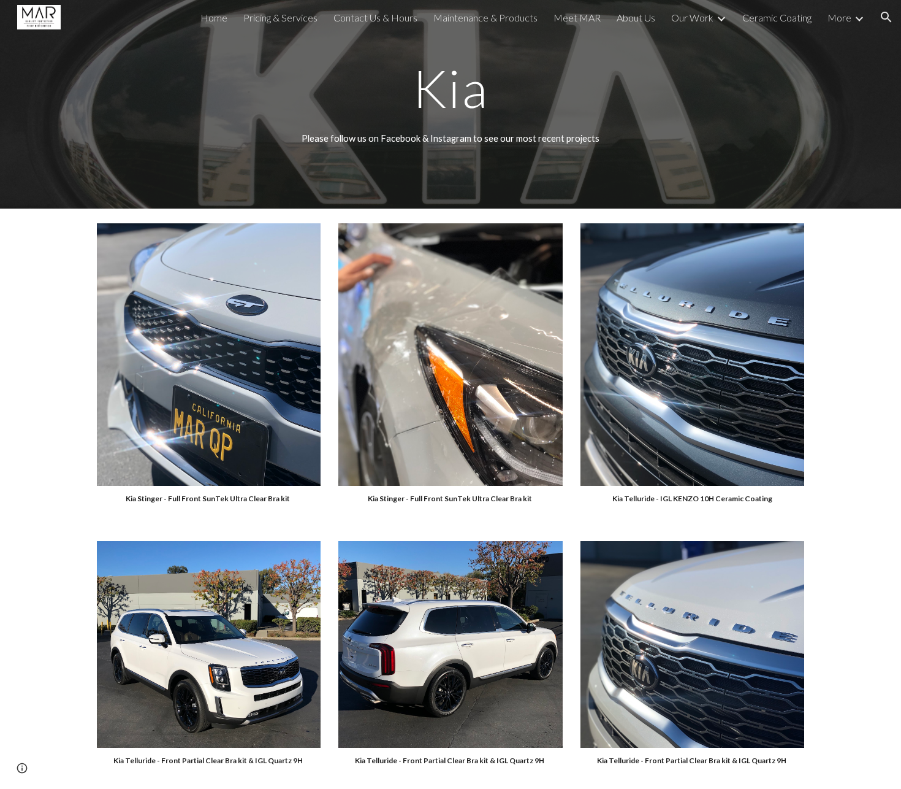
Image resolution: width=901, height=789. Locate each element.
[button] (886, 17)
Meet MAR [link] (577, 17)
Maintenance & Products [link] (485, 17)
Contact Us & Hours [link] (375, 17)
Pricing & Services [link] (280, 17)
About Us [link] (636, 17)
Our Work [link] (692, 17)
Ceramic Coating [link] (777, 17)
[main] (450, 88)
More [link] (839, 17)
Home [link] (213, 17)
